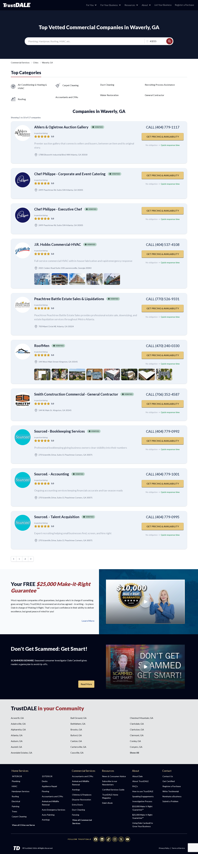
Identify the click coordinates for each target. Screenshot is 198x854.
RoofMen (41, 346)
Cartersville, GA (78, 746)
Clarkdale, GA (137, 723)
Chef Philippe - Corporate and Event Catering (70, 174)
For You (90, 5)
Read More (86, 684)
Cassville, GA (76, 752)
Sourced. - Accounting (51, 474)
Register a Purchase (184, 5)
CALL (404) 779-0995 (162, 517)
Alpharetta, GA (18, 729)
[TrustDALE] (16, 5)
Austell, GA (16, 746)
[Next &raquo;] (31, 559)
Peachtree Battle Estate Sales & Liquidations (69, 299)
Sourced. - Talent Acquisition (56, 517)
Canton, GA (76, 741)
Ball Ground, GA (78, 718)
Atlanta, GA (16, 735)
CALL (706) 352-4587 (162, 394)
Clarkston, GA (137, 729)
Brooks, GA (76, 729)
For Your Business (109, 5)
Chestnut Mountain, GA (141, 718)
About (145, 5)
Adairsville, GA (18, 723)
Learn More (88, 621)
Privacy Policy (164, 848)
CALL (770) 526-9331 (162, 299)
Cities (36, 62)
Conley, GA (135, 741)
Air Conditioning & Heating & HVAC (32, 86)
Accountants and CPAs (67, 97)
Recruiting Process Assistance (160, 84)
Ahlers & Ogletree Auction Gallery (61, 127)
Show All (134, 752)
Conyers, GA (136, 746)
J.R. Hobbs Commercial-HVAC (57, 244)
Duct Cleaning (107, 84)
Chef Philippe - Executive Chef (58, 209)
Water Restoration (109, 95)
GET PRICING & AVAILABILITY (163, 136)
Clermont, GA (136, 735)
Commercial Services (20, 62)
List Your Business (163, 5)
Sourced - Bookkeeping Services (59, 431)
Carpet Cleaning (70, 85)
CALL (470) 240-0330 (162, 346)
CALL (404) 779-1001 (162, 474)
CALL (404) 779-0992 (162, 431)
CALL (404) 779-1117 (162, 127)
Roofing (22, 99)
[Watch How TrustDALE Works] (145, 667)
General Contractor (154, 95)
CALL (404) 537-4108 (162, 244)
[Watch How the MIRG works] (145, 602)
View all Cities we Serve (23, 825)
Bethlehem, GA (77, 723)
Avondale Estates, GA (21, 752)
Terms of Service (178, 848)
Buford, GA (76, 735)
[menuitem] (23, 781)
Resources (130, 5)
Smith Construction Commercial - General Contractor (76, 394)
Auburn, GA (16, 741)
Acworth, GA (17, 718)
